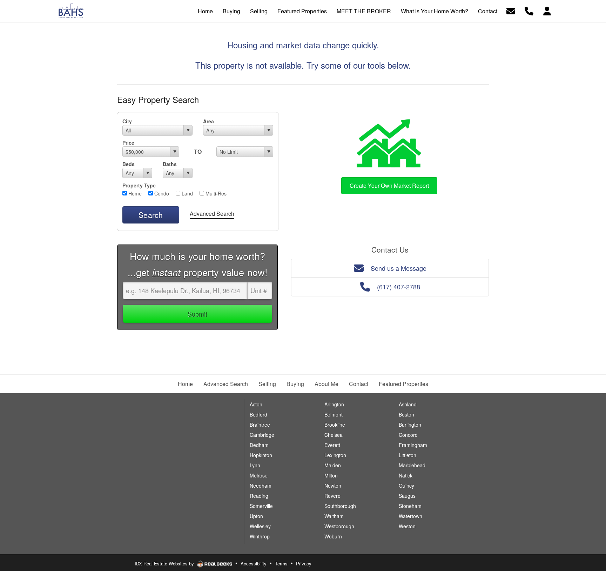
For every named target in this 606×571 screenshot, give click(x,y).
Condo (161, 193)
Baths (170, 163)
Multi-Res (215, 193)
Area (208, 121)
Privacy (303, 563)
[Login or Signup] (547, 10)
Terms (281, 563)
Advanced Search (212, 213)
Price (128, 142)
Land (186, 193)
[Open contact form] (510, 10)
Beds (128, 163)
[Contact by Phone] (529, 10)
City (127, 121)
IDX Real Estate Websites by (165, 563)
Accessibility (254, 563)
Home (134, 193)
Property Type (139, 185)
